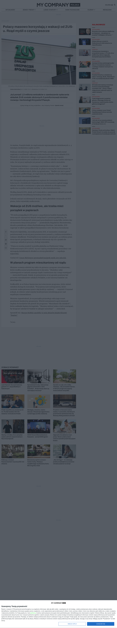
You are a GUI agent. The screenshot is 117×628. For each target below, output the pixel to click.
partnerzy (33, 613)
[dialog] (58, 614)
